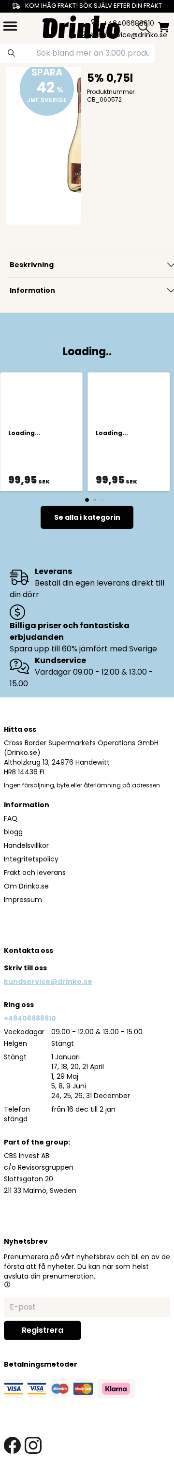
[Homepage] (81, 26)
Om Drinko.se (26, 886)
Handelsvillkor (26, 845)
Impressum (23, 899)
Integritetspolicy (31, 859)
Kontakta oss (28, 950)
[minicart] (163, 27)
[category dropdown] (10, 26)
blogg (13, 832)
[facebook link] (12, 1445)
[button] (7, 1284)
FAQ (10, 818)
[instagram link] (33, 1445)
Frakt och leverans (35, 872)
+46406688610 (30, 1018)
